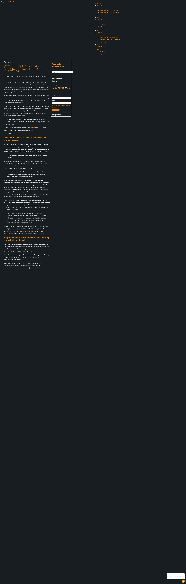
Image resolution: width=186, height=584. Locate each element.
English (102, 26)
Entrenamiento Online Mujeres (110, 12)
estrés (33, 128)
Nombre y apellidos (56, 95)
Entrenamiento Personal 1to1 (109, 10)
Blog (98, 17)
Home (99, 3)
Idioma (99, 22)
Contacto (100, 19)
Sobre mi (100, 5)
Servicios (99, 8)
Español (102, 24)
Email (53, 100)
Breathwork (103, 15)
